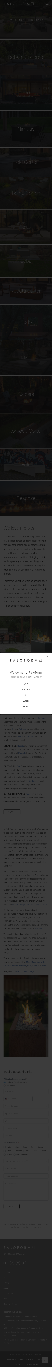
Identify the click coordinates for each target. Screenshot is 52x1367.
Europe (26, 701)
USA (26, 684)
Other (26, 706)
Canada (26, 689)
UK (26, 695)
